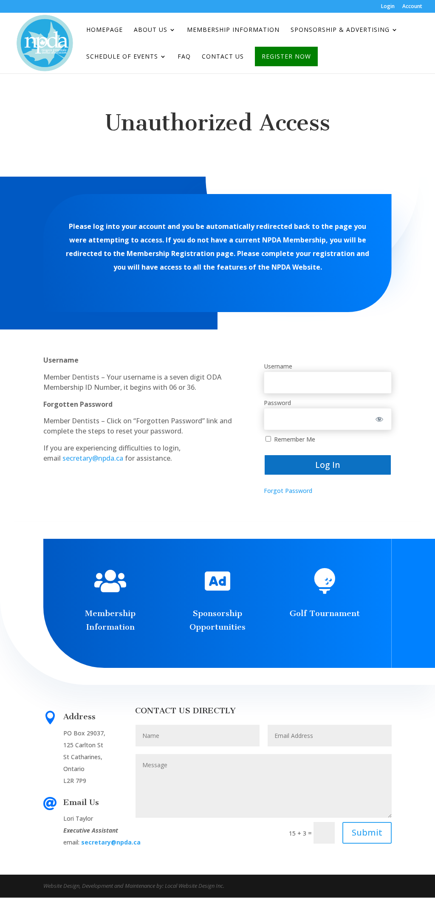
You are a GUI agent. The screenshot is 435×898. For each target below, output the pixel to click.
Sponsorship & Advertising (340, 30)
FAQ (184, 56)
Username (278, 366)
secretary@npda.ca (92, 458)
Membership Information (233, 30)
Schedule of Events (122, 56)
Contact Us (223, 56)
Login (388, 7)
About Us (150, 30)
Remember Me (293, 439)
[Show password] (379, 419)
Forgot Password (288, 491)
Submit (367, 832)
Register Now (286, 56)
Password (277, 403)
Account (412, 7)
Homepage (104, 30)
